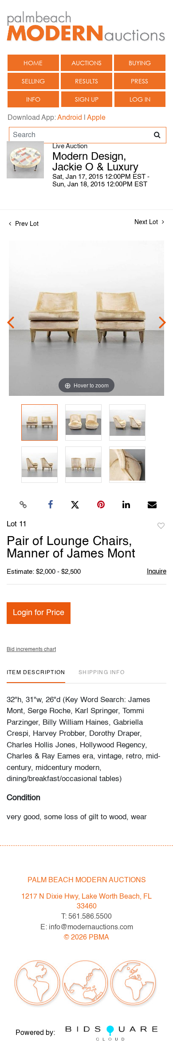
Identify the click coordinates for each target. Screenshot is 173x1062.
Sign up (86, 99)
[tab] (36, 676)
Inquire (156, 571)
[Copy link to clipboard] (23, 505)
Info (33, 99)
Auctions (86, 63)
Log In (140, 99)
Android (69, 118)
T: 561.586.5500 (86, 916)
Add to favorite (161, 526)
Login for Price (38, 613)
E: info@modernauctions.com (86, 927)
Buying (140, 63)
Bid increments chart (31, 649)
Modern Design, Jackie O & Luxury (95, 162)
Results (86, 81)
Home (33, 63)
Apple (96, 118)
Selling (33, 81)
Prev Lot (26, 224)
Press (139, 81)
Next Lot (147, 222)
